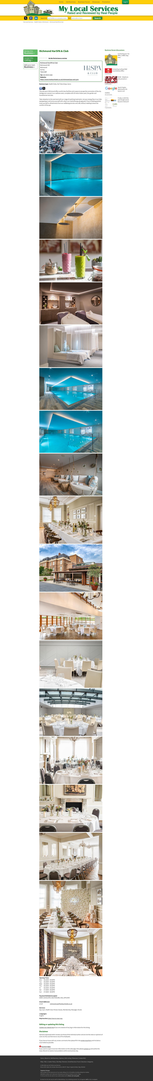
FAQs (41, 1062)
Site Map (58, 1062)
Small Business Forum (74, 1062)
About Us (47, 1058)
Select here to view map (55, 1018)
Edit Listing (68, 1058)
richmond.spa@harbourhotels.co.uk (61, 1004)
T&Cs (45, 1062)
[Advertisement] (76, 36)
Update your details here (46, 1027)
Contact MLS (82, 1058)
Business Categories (87, 1062)
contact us (87, 1049)
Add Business (54, 1058)
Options (61, 1058)
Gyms (69, 84)
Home (42, 1058)
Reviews (64, 1062)
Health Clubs (52, 84)
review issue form (86, 1040)
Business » (29, 52)
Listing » (28, 59)
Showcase (75, 1058)
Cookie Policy (52, 1062)
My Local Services (56, 1065)
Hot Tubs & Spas (62, 84)
